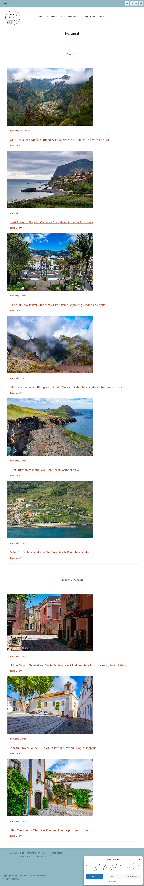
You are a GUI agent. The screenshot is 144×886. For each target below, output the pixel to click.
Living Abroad (89, 17)
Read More (16, 145)
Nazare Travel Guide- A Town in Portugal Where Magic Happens (53, 748)
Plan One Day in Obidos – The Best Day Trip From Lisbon (49, 830)
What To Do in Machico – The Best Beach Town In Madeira (50, 552)
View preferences (131, 876)
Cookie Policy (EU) (45, 856)
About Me (103, 17)
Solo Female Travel (70, 17)
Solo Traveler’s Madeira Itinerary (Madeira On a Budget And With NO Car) (60, 139)
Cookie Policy (112, 882)
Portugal (14, 131)
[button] (139, 859)
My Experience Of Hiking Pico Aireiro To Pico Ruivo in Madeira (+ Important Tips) (66, 387)
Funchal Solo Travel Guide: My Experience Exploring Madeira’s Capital (58, 305)
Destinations (51, 17)
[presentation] (73, 97)
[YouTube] (132, 3)
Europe (22, 296)
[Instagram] (141, 3)
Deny (113, 876)
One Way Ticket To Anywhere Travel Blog (28, 853)
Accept (94, 876)
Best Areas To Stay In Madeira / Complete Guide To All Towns (51, 222)
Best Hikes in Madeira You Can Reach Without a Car (45, 470)
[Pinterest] (136, 3)
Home (39, 17)
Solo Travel (24, 131)
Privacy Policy (25, 856)
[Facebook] (127, 3)
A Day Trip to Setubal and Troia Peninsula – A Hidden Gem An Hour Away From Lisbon (68, 665)
